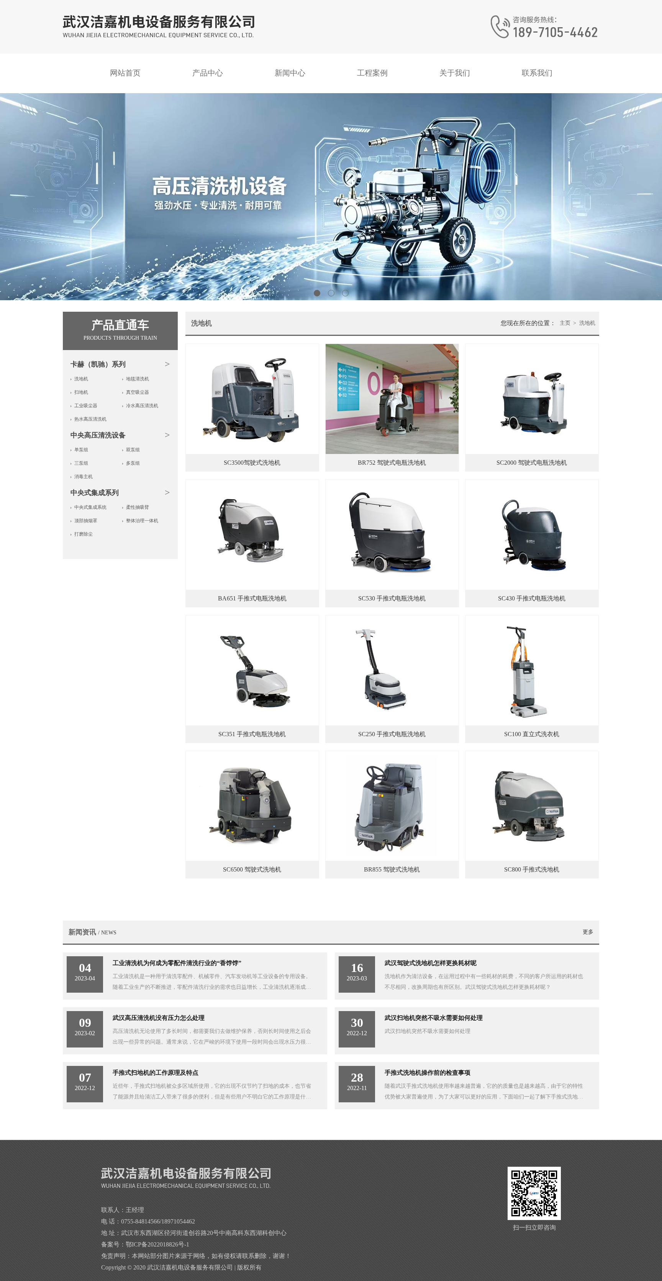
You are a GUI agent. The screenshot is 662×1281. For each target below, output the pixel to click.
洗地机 (81, 379)
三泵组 (81, 463)
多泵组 (133, 463)
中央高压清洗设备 (98, 435)
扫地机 (81, 392)
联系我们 (537, 73)
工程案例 (372, 73)
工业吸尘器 (85, 405)
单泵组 (81, 449)
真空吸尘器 (137, 392)
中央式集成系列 (94, 493)
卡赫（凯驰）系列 (98, 364)
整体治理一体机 (142, 520)
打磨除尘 (83, 534)
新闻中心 (290, 73)
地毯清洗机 (137, 379)
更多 (588, 932)
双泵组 (133, 449)
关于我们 (454, 73)
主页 (565, 323)
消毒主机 (83, 476)
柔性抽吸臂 (137, 507)
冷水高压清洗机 (142, 405)
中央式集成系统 (90, 507)
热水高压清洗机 (90, 419)
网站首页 (125, 73)
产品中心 (207, 73)
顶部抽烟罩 (85, 520)
